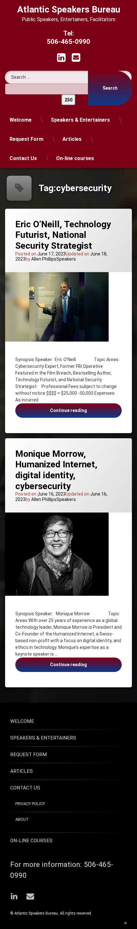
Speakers (66, 259)
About (22, 819)
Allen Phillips (43, 259)
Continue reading (81, 413)
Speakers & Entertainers (80, 120)
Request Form (26, 139)
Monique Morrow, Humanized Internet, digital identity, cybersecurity (56, 469)
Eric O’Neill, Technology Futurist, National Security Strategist (63, 235)
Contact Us (23, 158)
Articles (72, 139)
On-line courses (75, 158)
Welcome (21, 120)
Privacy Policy (30, 803)
